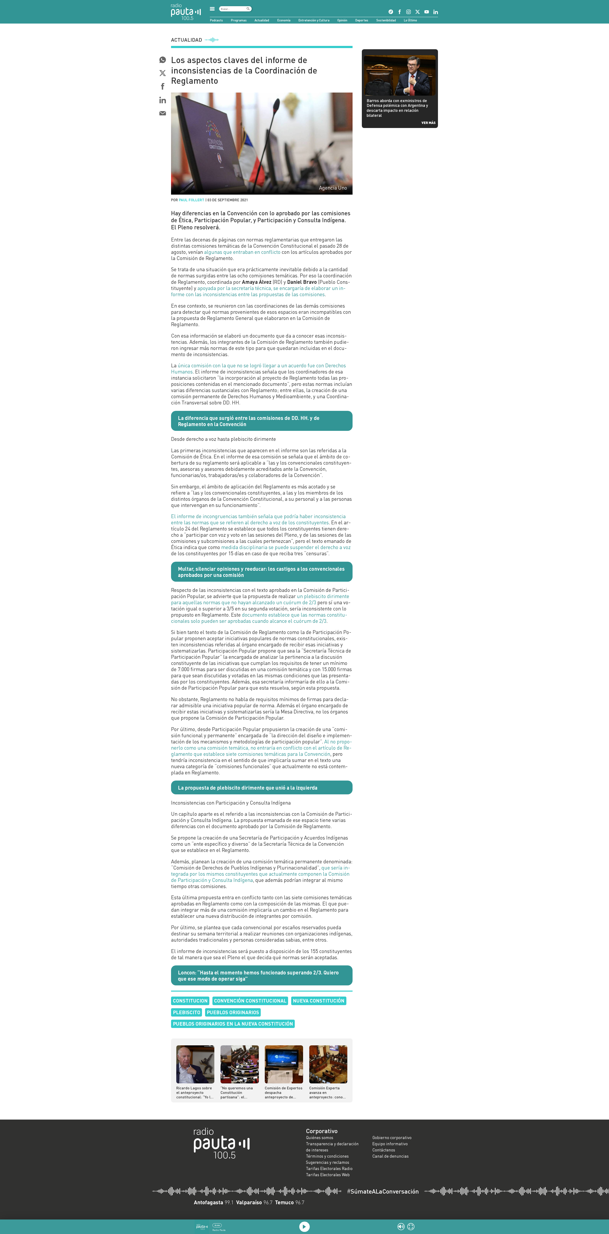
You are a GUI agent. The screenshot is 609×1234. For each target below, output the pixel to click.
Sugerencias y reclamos (327, 1162)
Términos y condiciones (327, 1156)
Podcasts (216, 20)
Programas (239, 20)
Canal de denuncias (390, 1156)
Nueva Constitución (318, 1000)
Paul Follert (191, 200)
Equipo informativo (390, 1143)
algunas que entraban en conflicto (242, 252)
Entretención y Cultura (313, 20)
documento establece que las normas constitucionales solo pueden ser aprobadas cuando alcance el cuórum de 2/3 (259, 618)
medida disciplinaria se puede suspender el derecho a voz (286, 547)
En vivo (217, 1225)
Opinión (342, 20)
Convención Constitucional (250, 1000)
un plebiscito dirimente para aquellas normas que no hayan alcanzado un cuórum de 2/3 (260, 599)
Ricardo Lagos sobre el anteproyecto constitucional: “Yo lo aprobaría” (194, 1092)
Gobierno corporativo (392, 1137)
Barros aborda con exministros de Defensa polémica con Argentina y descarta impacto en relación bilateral (397, 108)
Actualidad (262, 20)
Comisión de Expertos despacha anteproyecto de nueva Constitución (283, 1092)
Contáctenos (383, 1149)
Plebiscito (186, 1012)
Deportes (361, 20)
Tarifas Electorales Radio (329, 1168)
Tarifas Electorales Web (328, 1174)
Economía (283, 20)
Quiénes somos (319, 1137)
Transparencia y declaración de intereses (332, 1146)
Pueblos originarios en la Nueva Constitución (233, 1024)
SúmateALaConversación (383, 1191)
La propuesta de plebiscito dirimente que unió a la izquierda (247, 787)
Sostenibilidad (386, 20)
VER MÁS (429, 122)
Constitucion (190, 1000)
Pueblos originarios (233, 1012)
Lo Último (410, 20)
